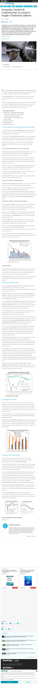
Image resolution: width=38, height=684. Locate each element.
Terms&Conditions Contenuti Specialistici (9, 664)
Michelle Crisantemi (5, 38)
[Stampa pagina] (11, 22)
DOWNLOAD (15, 587)
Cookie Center (19, 664)
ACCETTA (9, 682)
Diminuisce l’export (7, 119)
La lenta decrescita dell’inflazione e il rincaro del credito (14, 114)
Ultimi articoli (3, 6)
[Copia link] (9, 22)
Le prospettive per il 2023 (7, 122)
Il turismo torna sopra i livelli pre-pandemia (12, 115)
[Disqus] (19, 554)
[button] (3, 3)
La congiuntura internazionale (8, 124)
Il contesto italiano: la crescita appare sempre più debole (13, 112)
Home (3, 19)
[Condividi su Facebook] (2, 22)
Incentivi (16, 6)
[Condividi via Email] (7, 22)
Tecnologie (12, 6)
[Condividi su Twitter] (5, 22)
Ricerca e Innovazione (21, 6)
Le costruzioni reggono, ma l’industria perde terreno (13, 117)
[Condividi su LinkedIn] (4, 22)
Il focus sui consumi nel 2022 (8, 120)
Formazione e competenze (30, 6)
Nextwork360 (5, 669)
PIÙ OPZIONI (27, 682)
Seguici (15, 660)
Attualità (7, 6)
